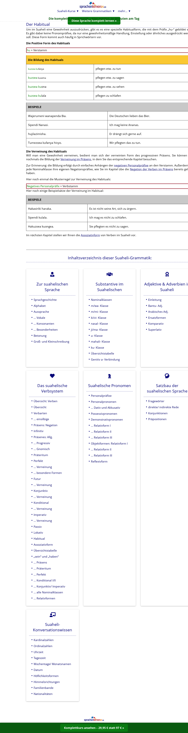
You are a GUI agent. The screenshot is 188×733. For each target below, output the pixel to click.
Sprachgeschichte (45, 300)
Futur (37, 479)
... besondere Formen (48, 473)
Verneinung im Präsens (76, 159)
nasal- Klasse (99, 323)
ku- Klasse (97, 347)
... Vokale (39, 317)
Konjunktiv (41, 491)
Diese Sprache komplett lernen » (94, 21)
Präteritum (41, 455)
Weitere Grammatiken (96, 11)
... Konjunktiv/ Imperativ (49, 586)
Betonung (40, 335)
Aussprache (41, 311)
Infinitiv (38, 431)
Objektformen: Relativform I (109, 443)
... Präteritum (42, 568)
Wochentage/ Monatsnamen (52, 664)
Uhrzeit (38, 652)
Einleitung (154, 300)
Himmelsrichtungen (47, 682)
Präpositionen (157, 419)
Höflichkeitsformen (46, 676)
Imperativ (40, 515)
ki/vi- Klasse (98, 317)
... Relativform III (101, 437)
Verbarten (40, 413)
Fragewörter (156, 401)
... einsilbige (41, 419)
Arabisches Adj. (158, 311)
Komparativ (156, 323)
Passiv (38, 526)
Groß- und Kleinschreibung (51, 341)
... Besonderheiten (46, 329)
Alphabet (40, 306)
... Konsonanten (44, 323)
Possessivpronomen (104, 413)
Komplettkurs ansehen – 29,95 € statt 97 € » (94, 728)
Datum (38, 670)
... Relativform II (101, 431)
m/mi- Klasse (99, 311)
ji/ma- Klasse (99, 329)
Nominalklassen (101, 300)
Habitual (39, 538)
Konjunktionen (158, 413)
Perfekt (38, 461)
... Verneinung (43, 467)
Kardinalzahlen (44, 640)
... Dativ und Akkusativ (105, 407)
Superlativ (155, 329)
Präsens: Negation (45, 425)
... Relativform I (101, 425)
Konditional (41, 502)
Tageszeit (40, 658)
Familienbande (43, 688)
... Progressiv (42, 443)
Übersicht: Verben (45, 401)
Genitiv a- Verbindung (105, 359)
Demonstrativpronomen (107, 419)
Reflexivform (99, 461)
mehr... (122, 11)
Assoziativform (90, 235)
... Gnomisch (42, 449)
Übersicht (40, 407)
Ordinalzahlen (43, 646)
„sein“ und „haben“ (46, 556)
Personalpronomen (103, 402)
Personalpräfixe (101, 395)
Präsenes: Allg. (43, 437)
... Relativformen (44, 598)
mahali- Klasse (100, 341)
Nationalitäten (43, 694)
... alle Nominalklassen (48, 592)
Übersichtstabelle (102, 353)
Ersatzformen (157, 317)
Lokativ (38, 532)
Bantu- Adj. (155, 306)
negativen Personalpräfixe (131, 165)
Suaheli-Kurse (66, 11)
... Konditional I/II (45, 580)
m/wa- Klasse (99, 306)
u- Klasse (97, 335)
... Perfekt (40, 574)
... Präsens (40, 562)
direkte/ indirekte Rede (163, 407)
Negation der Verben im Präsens (151, 169)
